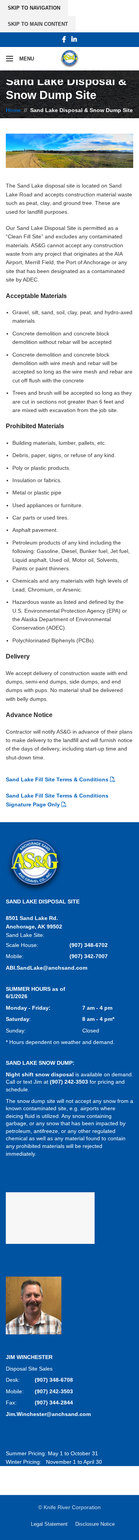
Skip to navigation (34, 8)
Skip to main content (38, 24)
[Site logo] (69, 58)
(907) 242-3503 (54, 1391)
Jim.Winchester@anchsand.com (48, 1414)
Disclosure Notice (95, 1524)
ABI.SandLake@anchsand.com (46, 968)
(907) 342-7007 (89, 956)
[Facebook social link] (64, 39)
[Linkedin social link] (74, 39)
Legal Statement (49, 1524)
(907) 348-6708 (54, 1380)
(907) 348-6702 (89, 945)
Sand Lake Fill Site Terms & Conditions (57, 779)
